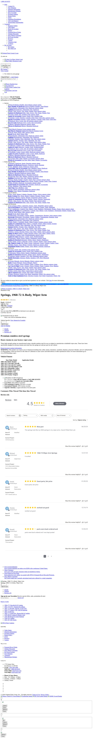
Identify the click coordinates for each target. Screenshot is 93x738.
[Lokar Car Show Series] (13, 59)
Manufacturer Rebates (14, 11)
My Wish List (12, 48)
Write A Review (59, 403)
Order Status (8, 630)
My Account (8, 45)
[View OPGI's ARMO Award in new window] (55, 696)
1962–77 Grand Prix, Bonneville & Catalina (17, 613)
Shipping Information (14, 9)
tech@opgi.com (16, 672)
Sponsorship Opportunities (15, 22)
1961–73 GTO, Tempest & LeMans (14, 607)
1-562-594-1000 (13, 667)
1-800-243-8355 (15, 669)
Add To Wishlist (5, 326)
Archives (10, 43)
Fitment (6, 330)
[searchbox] (11, 415)
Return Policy (12, 16)
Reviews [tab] (8, 400)
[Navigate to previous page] (41, 556)
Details (6, 329)
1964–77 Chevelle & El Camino (13, 605)
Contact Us (11, 6)
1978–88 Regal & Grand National (14, 616)
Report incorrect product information (11, 348)
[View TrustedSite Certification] (26, 696)
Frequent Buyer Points (14, 32)
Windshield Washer (11, 285)
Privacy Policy (45, 694)
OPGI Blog (11, 27)
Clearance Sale (12, 42)
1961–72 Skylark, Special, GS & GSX (15, 608)
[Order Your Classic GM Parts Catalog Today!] (7, 623)
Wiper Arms (20, 285)
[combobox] (30, 415)
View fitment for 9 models (17, 320)
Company (7, 24)
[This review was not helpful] (85, 446)
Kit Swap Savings (13, 37)
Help (5, 4)
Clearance (7, 655)
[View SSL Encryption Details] (40, 696)
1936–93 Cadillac (9, 618)
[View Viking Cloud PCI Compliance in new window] (10, 696)
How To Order (12, 12)
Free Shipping (12, 8)
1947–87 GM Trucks (10, 620)
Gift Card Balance (13, 21)
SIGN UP (21, 598)
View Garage (4, 71)
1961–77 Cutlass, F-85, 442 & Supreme (15, 610)
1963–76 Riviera (9, 612)
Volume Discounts (13, 34)
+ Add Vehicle (14, 77)
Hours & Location (13, 29)
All (5, 285)
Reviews (10, 39)
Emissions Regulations (14, 19)
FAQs (9, 17)
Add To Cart (4, 324)
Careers (10, 40)
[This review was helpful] (82, 446)
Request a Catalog (5, 601)
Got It (2, 282)
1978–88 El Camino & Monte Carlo (14, 615)
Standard (9, 305)
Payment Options (13, 14)
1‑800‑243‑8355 (5, 1)
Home (2, 285)
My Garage (4, 69)
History (10, 30)
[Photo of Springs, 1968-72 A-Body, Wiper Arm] (15, 288)
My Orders (11, 47)
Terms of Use (36, 694)
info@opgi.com (16, 671)
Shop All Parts (5, 77)
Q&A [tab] (15, 400)
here (50, 280)
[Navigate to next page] (51, 556)
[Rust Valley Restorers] (13, 61)
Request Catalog (12, 26)
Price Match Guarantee (14, 35)
